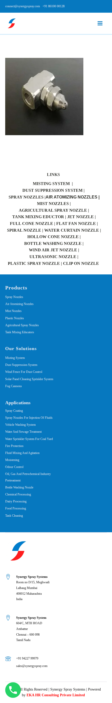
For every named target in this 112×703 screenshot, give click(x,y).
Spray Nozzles (14, 297)
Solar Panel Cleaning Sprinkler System (29, 379)
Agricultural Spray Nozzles (22, 325)
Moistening (12, 460)
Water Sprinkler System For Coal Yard (29, 439)
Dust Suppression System (21, 365)
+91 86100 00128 (53, 6)
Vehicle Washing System (20, 425)
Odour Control (14, 467)
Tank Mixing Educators (19, 332)
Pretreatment (13, 480)
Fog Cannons (13, 386)
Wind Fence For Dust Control (23, 372)
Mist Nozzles (13, 311)
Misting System (15, 358)
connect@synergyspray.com (22, 6)
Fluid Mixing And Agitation (22, 453)
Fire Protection (14, 446)
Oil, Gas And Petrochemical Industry (28, 474)
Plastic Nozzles (14, 318)
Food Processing (15, 508)
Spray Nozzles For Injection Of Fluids (29, 418)
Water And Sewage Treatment (23, 432)
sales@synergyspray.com (31, 666)
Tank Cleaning (14, 515)
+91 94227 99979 (27, 658)
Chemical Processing (18, 494)
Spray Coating (14, 411)
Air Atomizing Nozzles (19, 304)
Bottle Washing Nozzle (19, 487)
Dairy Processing (16, 501)
